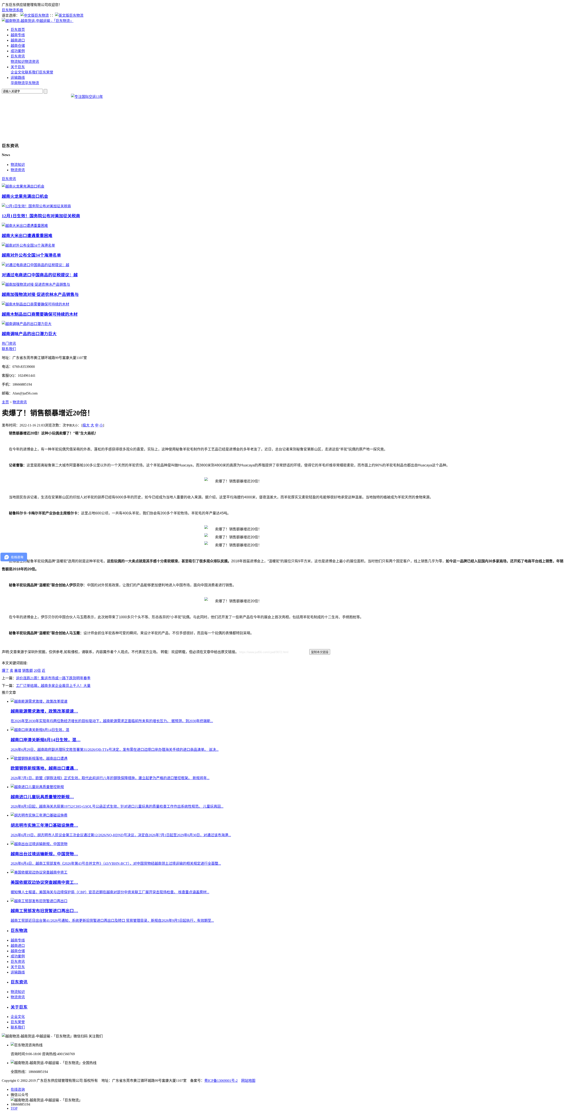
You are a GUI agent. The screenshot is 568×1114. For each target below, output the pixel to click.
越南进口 (18, 40)
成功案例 (18, 51)
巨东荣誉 (46, 72)
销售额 (27, 670)
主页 (5, 402)
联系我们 (32, 72)
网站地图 (248, 1080)
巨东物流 (19, 930)
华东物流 (32, 83)
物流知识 (18, 61)
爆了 (5, 670)
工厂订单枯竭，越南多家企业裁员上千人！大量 (53, 686)
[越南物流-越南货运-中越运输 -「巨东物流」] (37, 21)
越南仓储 (18, 46)
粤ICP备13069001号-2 (221, 1080)
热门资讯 (9, 343)
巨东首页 (18, 30)
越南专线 (18, 35)
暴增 (17, 670)
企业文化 (18, 72)
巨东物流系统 (12, 10)
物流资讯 (32, 61)
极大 (86, 425)
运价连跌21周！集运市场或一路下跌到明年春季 (53, 678)
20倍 (37, 670)
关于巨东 (18, 67)
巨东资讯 (18, 56)
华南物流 (18, 83)
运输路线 (18, 77)
